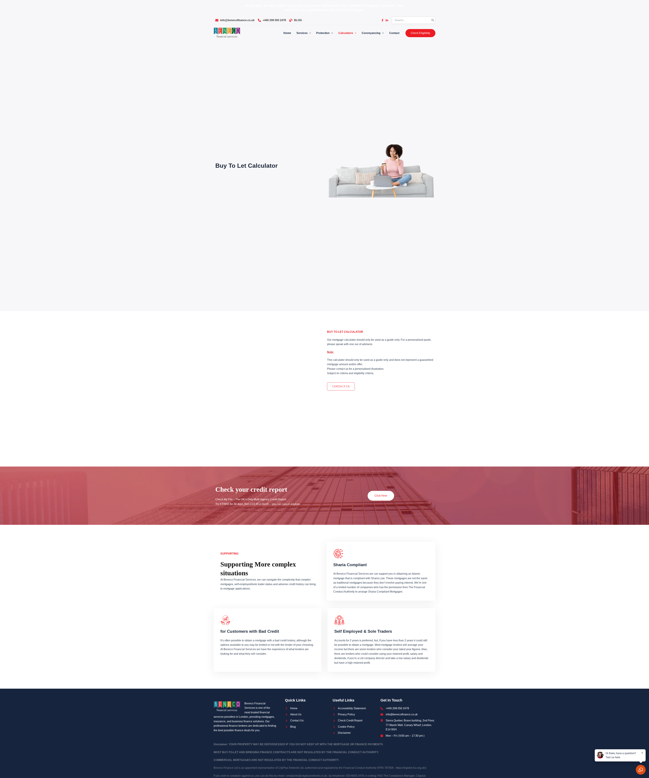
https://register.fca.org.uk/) (411, 767)
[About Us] (293, 714)
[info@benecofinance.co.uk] (235, 20)
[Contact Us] (294, 720)
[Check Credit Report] (347, 720)
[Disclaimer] (342, 733)
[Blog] (290, 727)
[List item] (382, 20)
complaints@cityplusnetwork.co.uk (306, 775)
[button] (420, 33)
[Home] (291, 708)
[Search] (433, 20)
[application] (309, 33)
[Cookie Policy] (344, 727)
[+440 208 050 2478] (272, 20)
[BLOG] (295, 20)
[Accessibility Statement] (349, 708)
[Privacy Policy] (344, 714)
